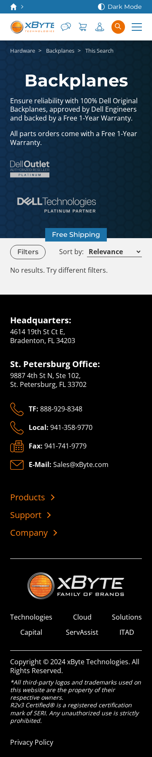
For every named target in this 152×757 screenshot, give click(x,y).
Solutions (127, 617)
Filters (27, 252)
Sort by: (71, 251)
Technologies (31, 617)
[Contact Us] (66, 27)
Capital (31, 632)
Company (29, 532)
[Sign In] (100, 27)
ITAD (126, 632)
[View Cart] (83, 27)
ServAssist (82, 632)
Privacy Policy (31, 742)
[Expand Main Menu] (137, 27)
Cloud (82, 617)
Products (27, 497)
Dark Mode (125, 7)
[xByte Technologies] (32, 27)
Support (25, 515)
